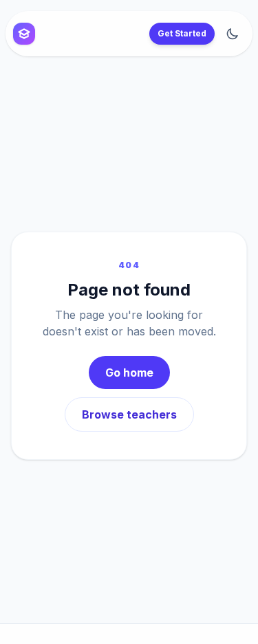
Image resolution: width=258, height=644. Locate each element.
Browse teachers (129, 414)
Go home (129, 372)
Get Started (182, 33)
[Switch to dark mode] (232, 33)
